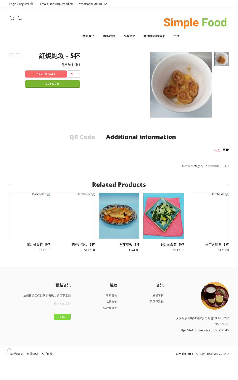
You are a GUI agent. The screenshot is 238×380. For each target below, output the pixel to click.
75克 (217, 150)
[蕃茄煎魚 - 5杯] (119, 216)
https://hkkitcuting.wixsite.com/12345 (204, 330)
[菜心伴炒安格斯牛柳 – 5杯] (11, 55)
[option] (221, 59)
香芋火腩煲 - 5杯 (217, 244)
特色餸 (186, 166)
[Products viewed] (9, 350)
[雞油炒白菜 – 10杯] (18, 55)
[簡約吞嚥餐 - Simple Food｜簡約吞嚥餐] (195, 21)
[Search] (12, 20)
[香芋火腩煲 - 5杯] (208, 216)
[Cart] (19, 19)
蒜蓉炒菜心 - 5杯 (83, 244)
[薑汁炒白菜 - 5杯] (29, 216)
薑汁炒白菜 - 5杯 (38, 244)
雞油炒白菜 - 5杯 (172, 244)
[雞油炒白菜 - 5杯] (163, 216)
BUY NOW (52, 83)
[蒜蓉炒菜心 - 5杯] (74, 216)
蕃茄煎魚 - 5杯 (129, 244)
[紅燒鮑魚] (221, 59)
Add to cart (46, 73)
